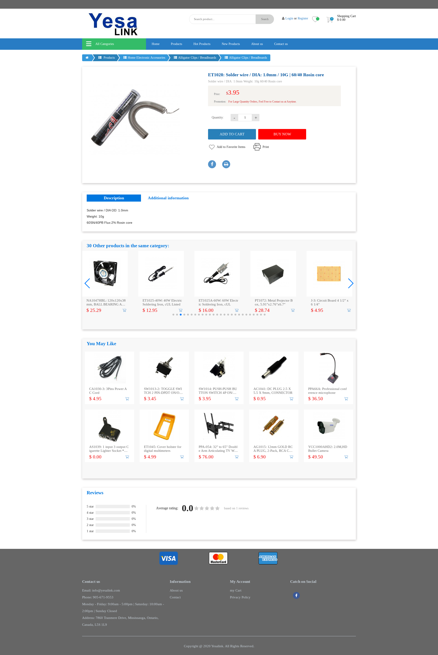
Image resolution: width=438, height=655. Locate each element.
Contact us (281, 44)
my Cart (235, 590)
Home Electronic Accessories (146, 57)
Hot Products (201, 44)
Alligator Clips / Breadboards (197, 57)
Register (303, 18)
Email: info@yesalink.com (101, 590)
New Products (231, 44)
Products (176, 44)
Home (155, 44)
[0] (330, 23)
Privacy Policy (240, 597)
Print (266, 147)
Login (289, 18)
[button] (87, 283)
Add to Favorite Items (231, 147)
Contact (175, 597)
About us (257, 44)
